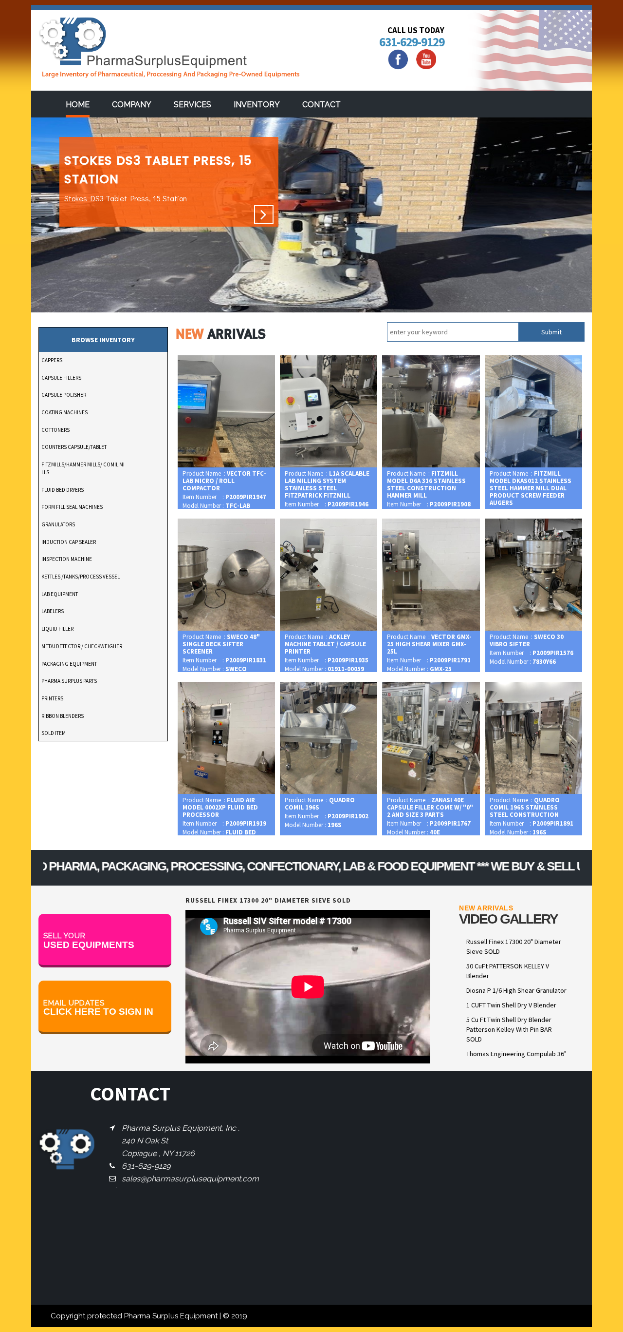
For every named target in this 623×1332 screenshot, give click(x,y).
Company (131, 104)
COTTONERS (55, 429)
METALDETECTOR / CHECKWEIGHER (81, 646)
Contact (321, 104)
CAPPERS (51, 360)
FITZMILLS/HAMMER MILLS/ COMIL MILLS (83, 468)
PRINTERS (52, 698)
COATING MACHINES (64, 412)
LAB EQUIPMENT (59, 594)
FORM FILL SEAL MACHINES (72, 506)
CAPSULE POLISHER (63, 394)
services (192, 104)
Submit (551, 332)
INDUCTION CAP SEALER (68, 542)
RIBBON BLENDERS (62, 716)
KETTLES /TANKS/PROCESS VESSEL (80, 576)
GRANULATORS (58, 524)
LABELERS (52, 611)
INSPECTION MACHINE (66, 559)
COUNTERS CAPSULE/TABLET (74, 447)
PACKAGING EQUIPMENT (69, 663)
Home (78, 104)
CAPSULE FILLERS (61, 377)
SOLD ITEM (53, 733)
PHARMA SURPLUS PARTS (69, 680)
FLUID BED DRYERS (62, 489)
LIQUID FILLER (57, 628)
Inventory (257, 104)
